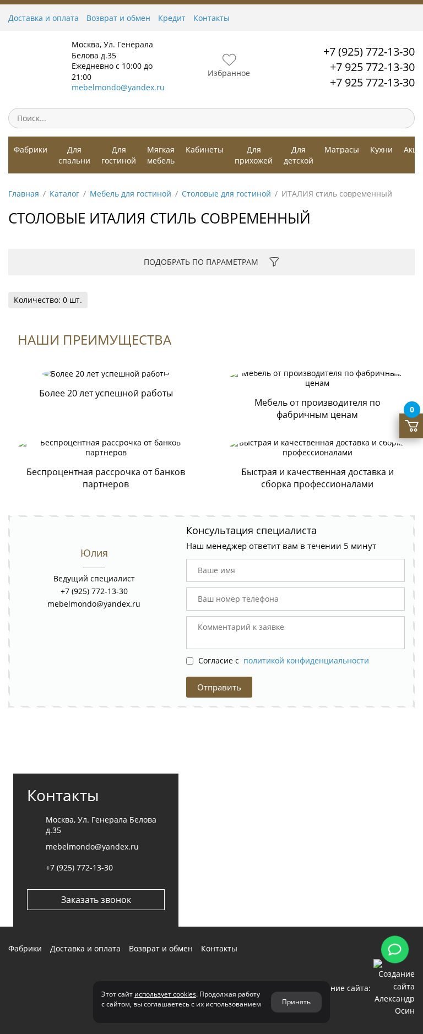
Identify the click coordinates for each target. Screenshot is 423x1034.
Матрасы (341, 149)
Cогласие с (282, 660)
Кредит (172, 18)
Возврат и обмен (118, 18)
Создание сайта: (339, 988)
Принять (296, 1001)
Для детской (298, 155)
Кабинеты (205, 149)
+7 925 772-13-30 (372, 66)
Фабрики (30, 149)
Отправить (219, 687)
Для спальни (74, 155)
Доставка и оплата (43, 18)
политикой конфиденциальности (306, 660)
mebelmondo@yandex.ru (118, 87)
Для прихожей (254, 155)
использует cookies (165, 994)
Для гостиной (118, 155)
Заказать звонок (96, 900)
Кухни (381, 149)
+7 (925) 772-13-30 (369, 51)
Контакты (211, 18)
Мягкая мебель (161, 155)
